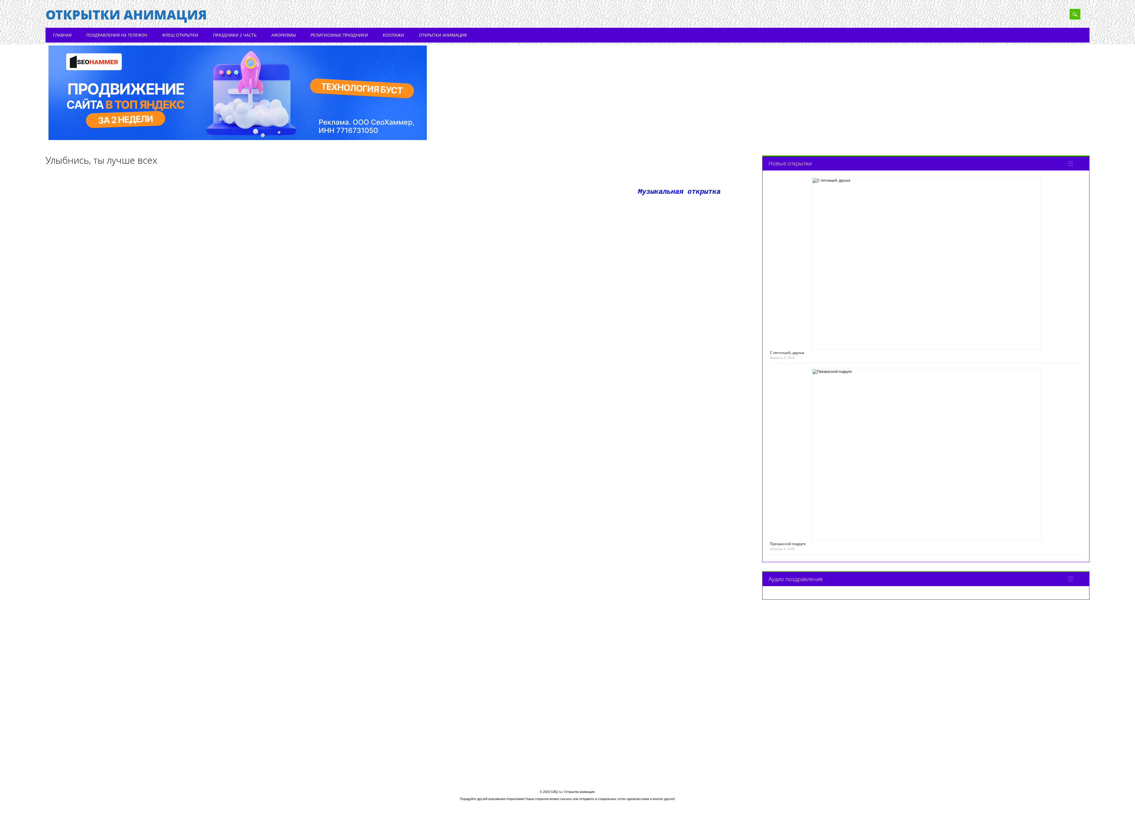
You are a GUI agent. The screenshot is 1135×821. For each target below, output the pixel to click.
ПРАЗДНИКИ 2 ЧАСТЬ (235, 35)
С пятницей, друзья (787, 352)
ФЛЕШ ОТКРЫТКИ (180, 35)
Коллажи (393, 35)
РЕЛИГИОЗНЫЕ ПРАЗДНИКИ (339, 35)
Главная (62, 35)
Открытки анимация (126, 14)
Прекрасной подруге (788, 543)
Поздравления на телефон (116, 35)
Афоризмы (283, 35)
